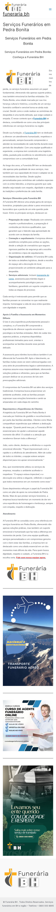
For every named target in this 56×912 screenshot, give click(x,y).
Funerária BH (31, 133)
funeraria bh (16, 14)
